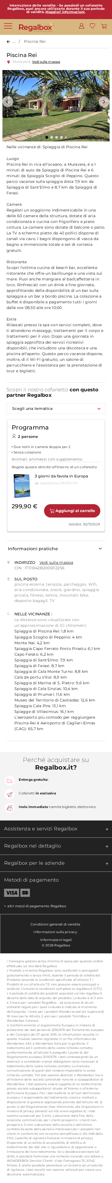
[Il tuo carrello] (104, 25)
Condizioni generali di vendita (55, 924)
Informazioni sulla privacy (55, 932)
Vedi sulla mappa (46, 62)
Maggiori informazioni (65, 12)
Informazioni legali (56, 940)
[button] (7, 101)
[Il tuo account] (81, 25)
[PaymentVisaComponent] (9, 894)
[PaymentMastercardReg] (25, 894)
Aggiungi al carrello (75, 510)
